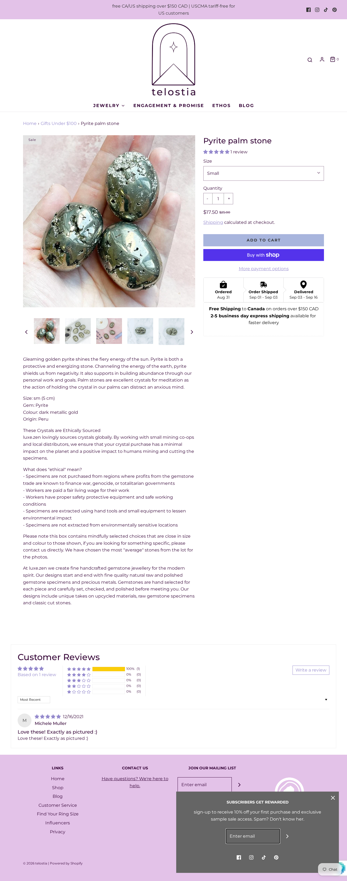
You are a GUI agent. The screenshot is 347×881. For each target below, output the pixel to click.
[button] (26, 331)
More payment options (264, 268)
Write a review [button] (310, 670)
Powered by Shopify (66, 863)
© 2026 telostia (35, 863)
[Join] (239, 784)
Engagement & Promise (168, 105)
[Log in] (322, 59)
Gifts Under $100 (59, 123)
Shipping (213, 222)
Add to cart (264, 240)
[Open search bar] (310, 60)
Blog (246, 105)
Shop (57, 787)
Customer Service (57, 805)
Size (207, 161)
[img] (48, 716)
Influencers (57, 822)
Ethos (221, 105)
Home (30, 123)
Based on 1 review (37, 674)
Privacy (57, 831)
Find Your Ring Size (58, 814)
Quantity (212, 188)
